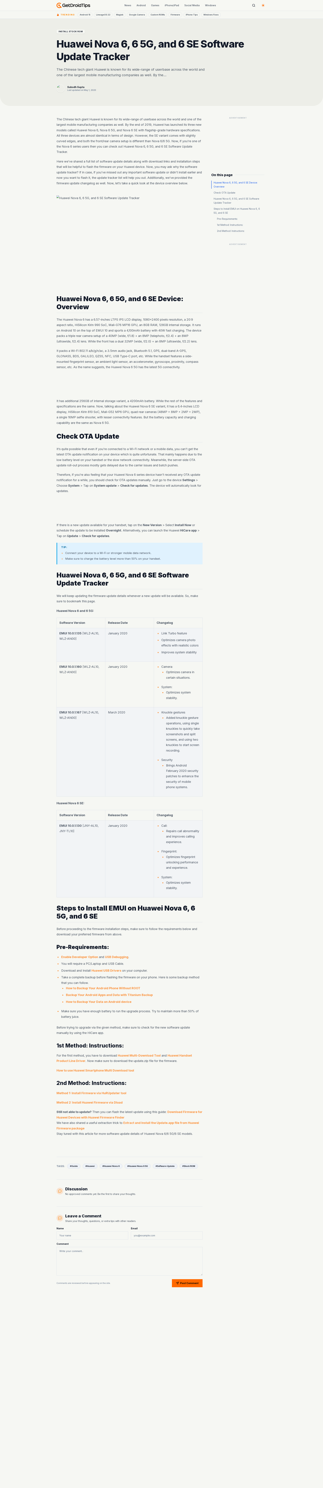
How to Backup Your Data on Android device (98, 1002)
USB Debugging (116, 957)
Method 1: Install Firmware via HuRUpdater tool (91, 1093)
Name (60, 1228)
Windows (210, 5)
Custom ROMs (158, 14)
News (127, 5)
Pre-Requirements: (227, 218)
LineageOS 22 (103, 14)
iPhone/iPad (172, 5)
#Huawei (90, 1166)
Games (155, 5)
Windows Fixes (211, 14)
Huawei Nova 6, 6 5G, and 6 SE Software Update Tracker (236, 200)
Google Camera (137, 14)
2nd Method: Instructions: (231, 230)
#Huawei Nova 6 (111, 1166)
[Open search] (253, 5)
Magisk (119, 14)
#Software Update (165, 1166)
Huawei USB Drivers (106, 970)
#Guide (74, 1166)
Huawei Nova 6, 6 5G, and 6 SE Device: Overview (236, 184)
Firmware (175, 14)
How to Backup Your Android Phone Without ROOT (103, 988)
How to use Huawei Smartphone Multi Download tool (95, 1070)
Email (134, 1228)
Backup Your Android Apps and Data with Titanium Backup (109, 995)
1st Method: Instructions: (230, 224)
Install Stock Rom (71, 31)
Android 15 (85, 14)
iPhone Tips (192, 14)
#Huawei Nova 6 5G (137, 1166)
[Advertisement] (129, 384)
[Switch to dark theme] (263, 5)
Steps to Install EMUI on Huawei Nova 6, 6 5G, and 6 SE (237, 210)
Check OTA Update (224, 192)
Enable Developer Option (79, 957)
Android (141, 5)
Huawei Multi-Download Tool (139, 1055)
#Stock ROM (188, 1166)
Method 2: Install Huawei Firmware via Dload (90, 1102)
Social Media (192, 5)
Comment (63, 1243)
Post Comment (189, 1283)
